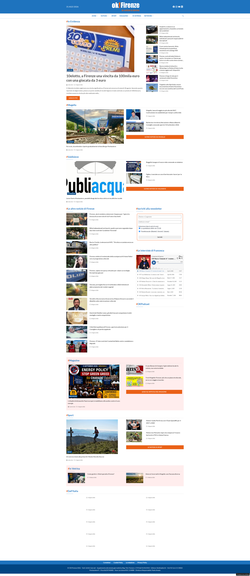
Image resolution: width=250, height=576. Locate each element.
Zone (94, 16)
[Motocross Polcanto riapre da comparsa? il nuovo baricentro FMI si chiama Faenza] (135, 437)
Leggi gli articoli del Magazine (154, 392)
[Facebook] (174, 7)
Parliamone (73, 396)
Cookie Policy (118, 562)
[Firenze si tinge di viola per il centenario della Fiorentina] (152, 78)
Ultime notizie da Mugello (155, 137)
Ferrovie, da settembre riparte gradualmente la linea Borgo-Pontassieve (91, 146)
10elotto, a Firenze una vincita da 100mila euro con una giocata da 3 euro (102, 78)
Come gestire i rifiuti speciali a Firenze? (100, 474)
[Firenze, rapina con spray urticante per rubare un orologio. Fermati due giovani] (76, 275)
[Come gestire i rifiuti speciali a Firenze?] (76, 478)
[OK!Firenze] (125, 6)
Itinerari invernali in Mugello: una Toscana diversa (163, 474)
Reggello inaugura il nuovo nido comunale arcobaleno (164, 162)
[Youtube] (179, 7)
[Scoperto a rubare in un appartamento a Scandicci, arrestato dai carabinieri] (152, 30)
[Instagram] (176, 7)
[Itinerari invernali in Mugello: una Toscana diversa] (134, 478)
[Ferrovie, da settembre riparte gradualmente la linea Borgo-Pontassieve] (95, 126)
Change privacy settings (243, 574)
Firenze (70, 70)
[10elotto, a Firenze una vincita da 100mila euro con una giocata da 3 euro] (105, 49)
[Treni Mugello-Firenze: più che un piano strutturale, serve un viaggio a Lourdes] (134, 381)
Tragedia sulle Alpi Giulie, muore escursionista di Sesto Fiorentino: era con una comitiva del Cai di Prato (171, 87)
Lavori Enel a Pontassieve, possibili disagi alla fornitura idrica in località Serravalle (94, 198)
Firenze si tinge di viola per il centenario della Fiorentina (168, 77)
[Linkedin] (182, 7)
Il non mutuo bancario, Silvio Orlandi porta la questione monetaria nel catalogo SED (168, 48)
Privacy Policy (142, 562)
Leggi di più (73, 98)
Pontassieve (71, 193)
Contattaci (106, 562)
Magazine (124, 16)
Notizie (104, 16)
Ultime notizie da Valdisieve (155, 189)
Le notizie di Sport (155, 447)
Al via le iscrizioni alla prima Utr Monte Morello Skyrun (85, 457)
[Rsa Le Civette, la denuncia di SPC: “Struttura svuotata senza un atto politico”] (76, 247)
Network (148, 16)
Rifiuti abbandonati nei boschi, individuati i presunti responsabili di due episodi (171, 38)
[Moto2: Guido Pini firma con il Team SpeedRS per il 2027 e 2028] (135, 424)
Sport (114, 16)
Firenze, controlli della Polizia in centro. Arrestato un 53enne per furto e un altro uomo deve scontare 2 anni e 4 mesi (171, 58)
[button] (183, 16)
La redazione (130, 562)
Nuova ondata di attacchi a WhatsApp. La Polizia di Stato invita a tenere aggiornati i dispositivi (171, 68)
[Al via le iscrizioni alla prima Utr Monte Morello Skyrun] (95, 436)
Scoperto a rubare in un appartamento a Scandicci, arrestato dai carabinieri (171, 29)
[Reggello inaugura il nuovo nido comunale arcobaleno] (135, 166)
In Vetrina (137, 16)
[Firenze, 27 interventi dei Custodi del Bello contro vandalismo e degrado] (76, 346)
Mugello (70, 142)
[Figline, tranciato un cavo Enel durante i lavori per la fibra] (135, 178)
